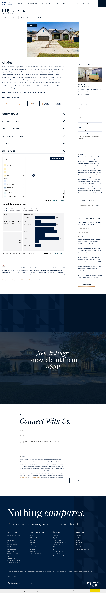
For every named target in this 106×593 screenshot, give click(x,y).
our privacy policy (87, 190)
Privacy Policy (98, 205)
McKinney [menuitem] (32, 542)
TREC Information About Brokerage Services (31, 576)
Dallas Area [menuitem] (10, 540)
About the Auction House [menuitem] (82, 549)
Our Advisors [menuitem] (46, 3)
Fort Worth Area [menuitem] (11, 542)
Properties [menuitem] (21, 3)
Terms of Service (82, 207)
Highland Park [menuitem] (33, 538)
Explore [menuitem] (56, 3)
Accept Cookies (95, 591)
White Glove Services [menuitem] (60, 542)
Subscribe (86, 284)
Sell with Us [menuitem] (56, 535)
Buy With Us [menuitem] (58, 540)
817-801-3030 (84, 86)
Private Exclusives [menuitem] (58, 544)
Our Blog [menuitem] (78, 544)
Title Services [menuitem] (56, 553)
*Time (79, 127)
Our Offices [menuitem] (79, 542)
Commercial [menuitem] (56, 549)
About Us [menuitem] (75, 3)
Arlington (23, 280)
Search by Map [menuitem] (11, 558)
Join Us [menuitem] (78, 540)
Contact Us (80, 94)
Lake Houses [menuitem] (10, 551)
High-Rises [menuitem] (10, 547)
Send (78, 480)
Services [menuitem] (65, 3)
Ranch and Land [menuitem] (11, 549)
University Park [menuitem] (33, 551)
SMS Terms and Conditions (35, 477)
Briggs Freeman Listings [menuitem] (13, 535)
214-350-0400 (17, 524)
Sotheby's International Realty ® (12, 571)
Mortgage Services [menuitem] (58, 551)
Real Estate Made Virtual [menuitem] (59, 556)
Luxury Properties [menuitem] (12, 544)
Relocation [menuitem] (56, 547)
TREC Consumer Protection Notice (14, 576)
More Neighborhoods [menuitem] (35, 553)
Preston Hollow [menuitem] (33, 547)
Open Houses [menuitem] (11, 556)
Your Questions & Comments (85, 134)
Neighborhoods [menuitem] (33, 3)
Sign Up (53, 386)
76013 (29, 280)
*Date (79, 121)
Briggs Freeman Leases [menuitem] (13, 560)
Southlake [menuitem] (32, 549)
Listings (9, 280)
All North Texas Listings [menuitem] (13, 538)
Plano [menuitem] (30, 544)
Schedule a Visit (96, 104)
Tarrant (17, 280)
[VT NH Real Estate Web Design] (93, 584)
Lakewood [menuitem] (32, 540)
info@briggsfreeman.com (42, 524)
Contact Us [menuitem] (85, 3)
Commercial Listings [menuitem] (12, 553)
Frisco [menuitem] (31, 535)
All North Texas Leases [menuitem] (13, 562)
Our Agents (86, 94)
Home (3, 280)
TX (13, 280)
